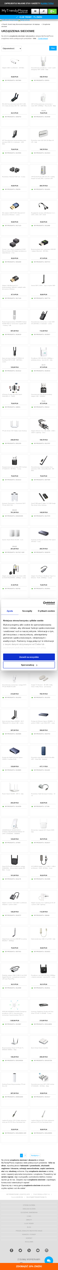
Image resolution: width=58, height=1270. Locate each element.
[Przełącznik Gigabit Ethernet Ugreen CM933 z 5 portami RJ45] (14, 755)
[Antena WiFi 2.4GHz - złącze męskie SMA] (43, 283)
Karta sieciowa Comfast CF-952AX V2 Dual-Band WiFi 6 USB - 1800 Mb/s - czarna (13, 360)
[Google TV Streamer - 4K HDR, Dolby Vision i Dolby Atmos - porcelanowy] (43, 682)
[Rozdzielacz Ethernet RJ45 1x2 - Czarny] (14, 174)
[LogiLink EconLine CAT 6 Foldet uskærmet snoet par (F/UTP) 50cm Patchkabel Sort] (14, 1118)
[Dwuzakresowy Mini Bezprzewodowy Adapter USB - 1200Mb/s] (43, 392)
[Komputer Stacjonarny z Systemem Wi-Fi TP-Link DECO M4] (14, 501)
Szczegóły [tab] (27, 611)
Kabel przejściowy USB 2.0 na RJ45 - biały (43, 939)
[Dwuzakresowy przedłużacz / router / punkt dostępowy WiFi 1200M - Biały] (43, 65)
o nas (29, 1216)
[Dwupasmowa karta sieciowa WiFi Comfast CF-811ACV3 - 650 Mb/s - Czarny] (14, 465)
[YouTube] (38, 1250)
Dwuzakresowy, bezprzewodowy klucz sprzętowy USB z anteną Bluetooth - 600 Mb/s (42, 468)
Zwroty (29, 1220)
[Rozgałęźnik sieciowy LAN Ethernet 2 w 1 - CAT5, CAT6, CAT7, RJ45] (43, 210)
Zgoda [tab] (10, 611)
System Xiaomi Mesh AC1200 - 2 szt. (12, 539)
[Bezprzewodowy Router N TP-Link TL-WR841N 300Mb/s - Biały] (14, 1045)
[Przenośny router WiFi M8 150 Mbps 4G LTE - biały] (43, 138)
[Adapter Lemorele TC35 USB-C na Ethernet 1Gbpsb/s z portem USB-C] (14, 900)
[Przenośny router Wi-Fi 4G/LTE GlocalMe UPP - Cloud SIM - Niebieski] (43, 755)
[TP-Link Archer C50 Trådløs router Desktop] (14, 428)
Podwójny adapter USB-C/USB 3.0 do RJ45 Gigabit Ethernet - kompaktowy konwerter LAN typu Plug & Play (14, 977)
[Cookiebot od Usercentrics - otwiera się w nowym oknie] (43, 603)
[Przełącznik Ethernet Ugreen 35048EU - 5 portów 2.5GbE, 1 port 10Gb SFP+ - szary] (43, 719)
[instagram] (46, 1250)
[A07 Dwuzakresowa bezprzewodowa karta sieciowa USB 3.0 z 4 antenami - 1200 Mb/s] (14, 138)
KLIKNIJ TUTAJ (47, 3)
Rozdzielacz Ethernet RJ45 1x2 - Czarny (13, 176)
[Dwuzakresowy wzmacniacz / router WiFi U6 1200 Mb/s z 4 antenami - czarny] (43, 319)
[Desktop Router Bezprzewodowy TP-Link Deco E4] (14, 1082)
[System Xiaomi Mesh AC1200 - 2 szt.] (14, 537)
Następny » (35, 1155)
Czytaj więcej (43, 38)
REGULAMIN (29, 1242)
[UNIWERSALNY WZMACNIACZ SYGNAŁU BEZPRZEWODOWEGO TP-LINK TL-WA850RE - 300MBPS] (14, 828)
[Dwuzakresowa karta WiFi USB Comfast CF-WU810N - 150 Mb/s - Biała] (43, 1082)
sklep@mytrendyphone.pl (36, 1197)
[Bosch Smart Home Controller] (43, 1045)
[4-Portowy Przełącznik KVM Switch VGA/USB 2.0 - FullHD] (14, 392)
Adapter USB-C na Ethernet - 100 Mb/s (13, 68)
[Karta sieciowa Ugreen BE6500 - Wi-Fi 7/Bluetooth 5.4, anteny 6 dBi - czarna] (14, 719)
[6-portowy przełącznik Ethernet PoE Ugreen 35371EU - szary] (43, 537)
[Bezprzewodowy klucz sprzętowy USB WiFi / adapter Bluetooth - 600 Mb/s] (43, 247)
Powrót (5, 24)
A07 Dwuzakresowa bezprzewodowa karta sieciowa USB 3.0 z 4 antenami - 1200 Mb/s (14, 142)
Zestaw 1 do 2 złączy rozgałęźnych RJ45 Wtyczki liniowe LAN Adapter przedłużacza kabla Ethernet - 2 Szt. (14, 251)
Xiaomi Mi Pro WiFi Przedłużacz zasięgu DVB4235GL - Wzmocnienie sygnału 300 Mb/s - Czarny (13, 868)
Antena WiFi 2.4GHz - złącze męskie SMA (43, 285)
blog (29, 1227)
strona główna (29, 1205)
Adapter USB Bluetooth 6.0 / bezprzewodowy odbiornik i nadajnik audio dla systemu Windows (14, 287)
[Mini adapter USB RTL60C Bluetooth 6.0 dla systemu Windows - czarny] (14, 210)
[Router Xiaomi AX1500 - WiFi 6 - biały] (14, 791)
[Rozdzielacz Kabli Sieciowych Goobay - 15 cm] (43, 791)
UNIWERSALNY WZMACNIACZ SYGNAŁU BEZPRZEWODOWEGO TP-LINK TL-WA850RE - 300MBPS (13, 831)
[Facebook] (11, 1250)
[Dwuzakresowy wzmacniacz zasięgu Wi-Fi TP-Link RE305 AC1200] (14, 682)
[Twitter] (20, 1250)
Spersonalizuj (27, 665)
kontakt (29, 1238)
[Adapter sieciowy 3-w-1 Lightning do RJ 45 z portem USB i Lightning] (43, 900)
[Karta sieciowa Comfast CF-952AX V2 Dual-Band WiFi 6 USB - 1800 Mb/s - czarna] (14, 356)
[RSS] (29, 1250)
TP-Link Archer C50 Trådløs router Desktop (14, 431)
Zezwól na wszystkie (29, 657)
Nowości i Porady (29, 1234)
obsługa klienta (29, 1209)
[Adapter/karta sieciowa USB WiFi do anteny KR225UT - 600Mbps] (14, 936)
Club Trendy (29, 1223)
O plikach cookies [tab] (46, 611)
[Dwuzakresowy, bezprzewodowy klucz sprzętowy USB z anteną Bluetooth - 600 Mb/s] (43, 465)
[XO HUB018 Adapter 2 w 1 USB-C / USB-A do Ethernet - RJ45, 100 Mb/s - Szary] (43, 864)
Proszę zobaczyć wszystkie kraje (29, 1231)
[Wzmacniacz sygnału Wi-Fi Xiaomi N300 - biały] (43, 828)
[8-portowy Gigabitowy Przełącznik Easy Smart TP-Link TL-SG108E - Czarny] (43, 1009)
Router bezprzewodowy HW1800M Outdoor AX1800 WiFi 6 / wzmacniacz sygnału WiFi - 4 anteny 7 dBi (14, 323)
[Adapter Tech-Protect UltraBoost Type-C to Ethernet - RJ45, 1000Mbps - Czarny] (43, 573)
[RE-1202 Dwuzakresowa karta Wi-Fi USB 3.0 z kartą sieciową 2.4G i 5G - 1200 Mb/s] (14, 102)
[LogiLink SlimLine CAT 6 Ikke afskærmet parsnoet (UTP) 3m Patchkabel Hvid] (43, 1118)
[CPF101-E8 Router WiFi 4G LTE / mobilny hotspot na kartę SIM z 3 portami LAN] (43, 174)
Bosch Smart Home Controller (39, 1048)
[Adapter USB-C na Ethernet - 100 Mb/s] (14, 65)
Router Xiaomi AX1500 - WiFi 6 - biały (12, 794)
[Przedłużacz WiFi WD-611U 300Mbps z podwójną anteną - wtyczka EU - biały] (43, 356)
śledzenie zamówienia (29, 1212)
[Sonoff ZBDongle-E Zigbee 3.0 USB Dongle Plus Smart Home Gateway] (43, 501)
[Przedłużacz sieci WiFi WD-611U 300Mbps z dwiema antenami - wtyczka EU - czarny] (43, 973)
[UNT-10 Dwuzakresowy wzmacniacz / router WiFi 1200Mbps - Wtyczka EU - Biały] (43, 102)
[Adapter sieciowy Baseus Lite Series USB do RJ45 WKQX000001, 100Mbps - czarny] (14, 573)
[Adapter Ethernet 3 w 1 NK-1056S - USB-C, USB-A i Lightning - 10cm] (43, 428)
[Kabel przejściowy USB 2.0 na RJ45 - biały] (43, 936)
